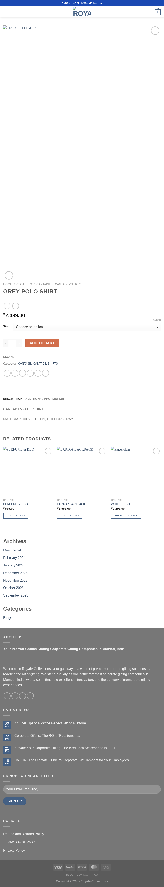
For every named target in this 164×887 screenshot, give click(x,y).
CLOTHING (24, 284)
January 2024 (13, 565)
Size (6, 326)
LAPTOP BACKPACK (71, 504)
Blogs (7, 618)
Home (7, 284)
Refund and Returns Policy (23, 834)
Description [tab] (12, 398)
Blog (70, 874)
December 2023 (15, 573)
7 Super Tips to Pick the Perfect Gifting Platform (50, 723)
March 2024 (12, 550)
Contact (83, 874)
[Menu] (5, 11)
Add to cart (42, 343)
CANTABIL (43, 284)
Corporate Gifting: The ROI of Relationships (47, 735)
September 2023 (15, 595)
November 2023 (15, 580)
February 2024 (14, 558)
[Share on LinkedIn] (45, 373)
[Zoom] (9, 275)
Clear (157, 319)
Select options (126, 515)
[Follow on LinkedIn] (30, 695)
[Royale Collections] (82, 11)
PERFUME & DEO (15, 504)
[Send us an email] (22, 695)
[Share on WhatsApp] (7, 373)
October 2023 (13, 588)
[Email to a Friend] (30, 373)
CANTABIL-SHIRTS (68, 284)
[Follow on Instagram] (14, 695)
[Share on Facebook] (14, 373)
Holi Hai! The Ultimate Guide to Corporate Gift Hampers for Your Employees (71, 760)
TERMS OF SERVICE (20, 842)
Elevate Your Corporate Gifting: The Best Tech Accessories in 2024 (64, 748)
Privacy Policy (14, 850)
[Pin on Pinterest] (37, 373)
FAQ (95, 874)
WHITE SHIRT (120, 504)
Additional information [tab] (44, 398)
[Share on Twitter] (22, 373)
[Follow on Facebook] (7, 695)
